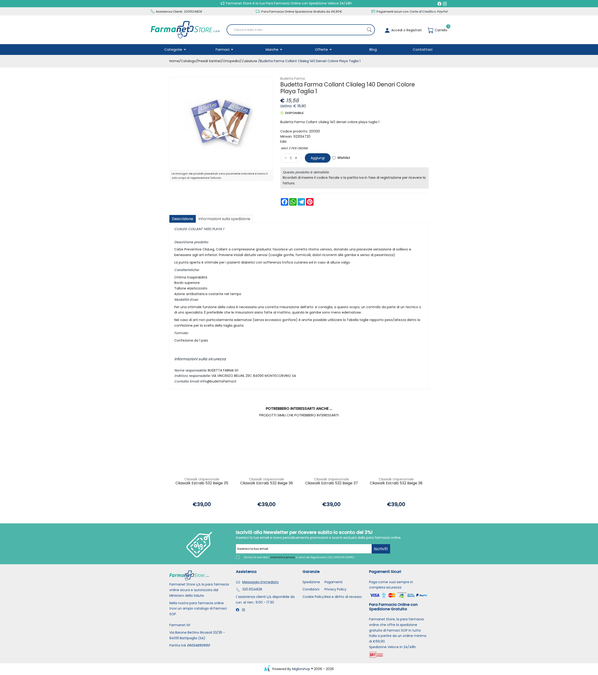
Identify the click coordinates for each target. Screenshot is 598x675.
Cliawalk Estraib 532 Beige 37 (331, 483)
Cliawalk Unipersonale (201, 479)
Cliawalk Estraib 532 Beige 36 (266, 483)
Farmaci (223, 49)
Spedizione (311, 582)
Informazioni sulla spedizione (224, 218)
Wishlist (343, 157)
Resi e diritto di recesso (343, 596)
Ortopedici (231, 61)
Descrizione (182, 218)
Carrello (440, 30)
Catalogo (188, 61)
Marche (272, 49)
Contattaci (422, 49)
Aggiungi (318, 158)
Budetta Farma (292, 78)
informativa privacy (282, 557)
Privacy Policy (335, 589)
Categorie (173, 49)
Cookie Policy (313, 596)
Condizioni (311, 589)
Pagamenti (333, 582)
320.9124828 (252, 589)
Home (174, 61)
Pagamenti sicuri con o (411, 11)
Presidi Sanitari (209, 61)
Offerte (322, 49)
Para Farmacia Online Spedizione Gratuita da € (301, 11)
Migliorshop (301, 669)
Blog (373, 49)
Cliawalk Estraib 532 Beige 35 (201, 483)
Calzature (249, 61)
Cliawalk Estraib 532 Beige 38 (396, 483)
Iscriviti (381, 549)
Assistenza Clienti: (178, 11)
